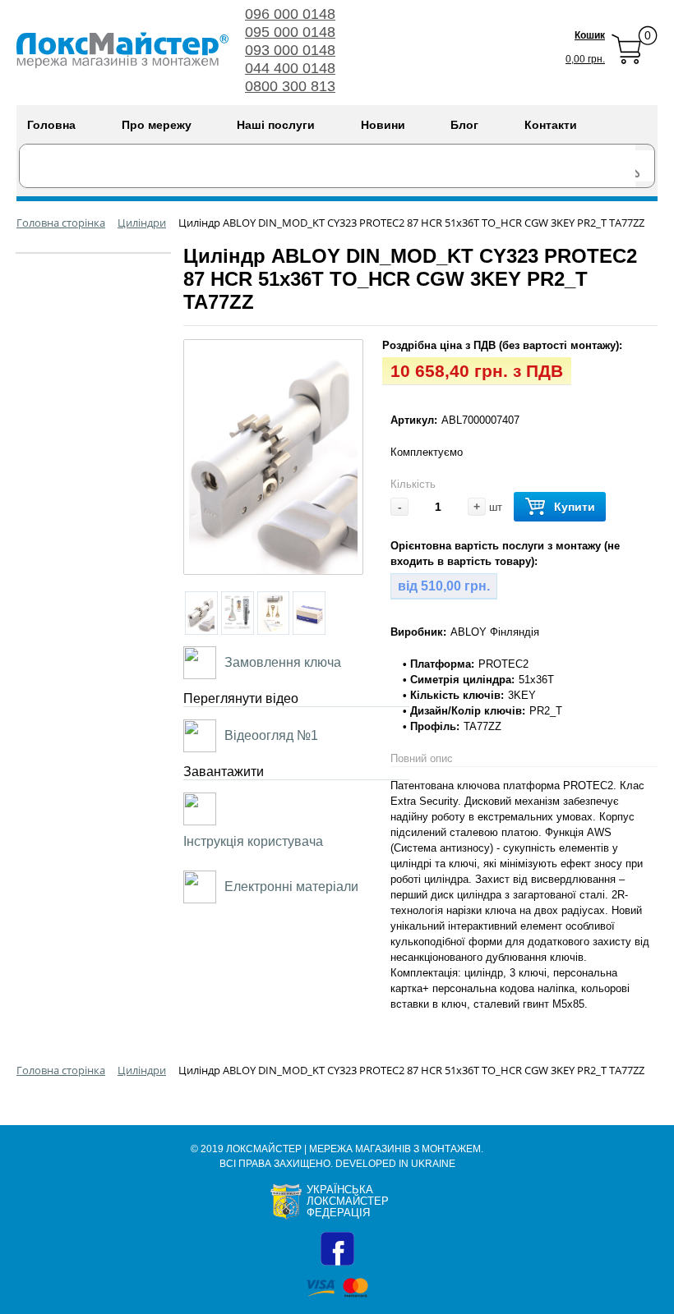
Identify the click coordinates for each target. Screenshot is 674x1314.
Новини (383, 124)
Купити (574, 506)
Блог (464, 124)
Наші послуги (276, 124)
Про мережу (157, 124)
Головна (51, 124)
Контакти (550, 124)
